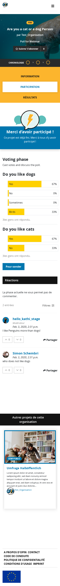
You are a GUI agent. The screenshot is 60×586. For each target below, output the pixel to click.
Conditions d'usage (18, 564)
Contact (34, 552)
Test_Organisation (32, 35)
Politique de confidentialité (24, 560)
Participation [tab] (30, 87)
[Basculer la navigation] (52, 6)
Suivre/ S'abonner (28, 48)
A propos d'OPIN (15, 552)
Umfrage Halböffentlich (24, 468)
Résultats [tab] (30, 97)
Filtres (46, 305)
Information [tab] (30, 76)
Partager (51, 340)
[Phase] (28, 62)
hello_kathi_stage (26, 319)
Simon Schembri (25, 353)
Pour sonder (13, 266)
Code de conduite (16, 556)
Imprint (38, 564)
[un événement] (38, 62)
